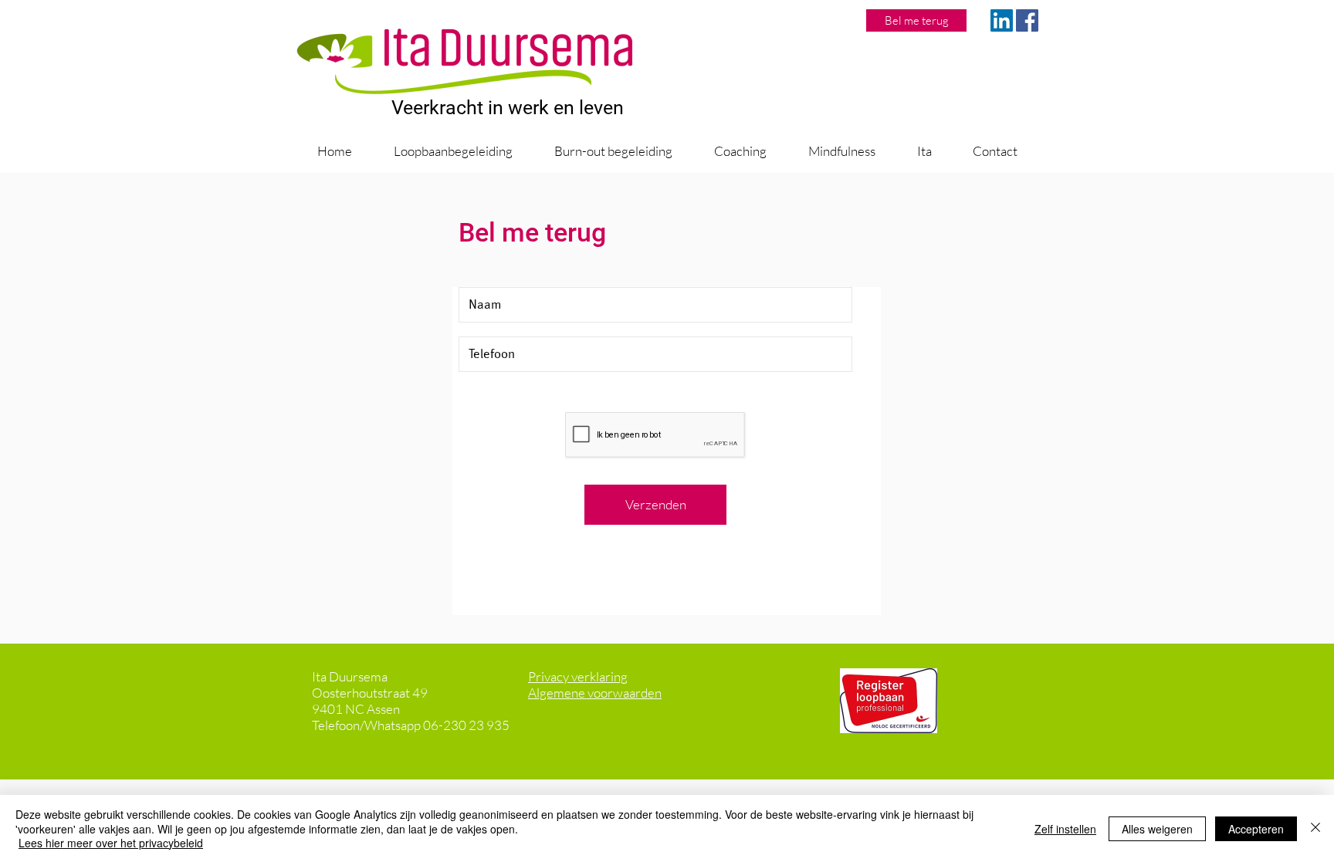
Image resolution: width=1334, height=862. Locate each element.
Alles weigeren (1157, 829)
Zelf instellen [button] (1065, 829)
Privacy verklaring (578, 676)
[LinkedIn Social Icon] (1001, 20)
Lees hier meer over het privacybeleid (111, 842)
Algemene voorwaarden (595, 693)
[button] (452, 151)
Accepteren (1256, 829)
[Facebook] (1027, 20)
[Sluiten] (1315, 828)
